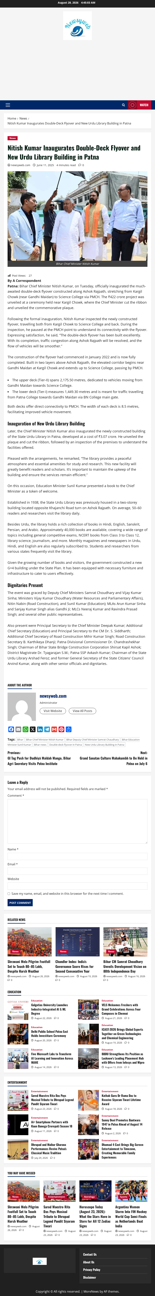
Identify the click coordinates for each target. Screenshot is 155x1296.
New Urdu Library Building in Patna (104, 744)
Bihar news (40, 744)
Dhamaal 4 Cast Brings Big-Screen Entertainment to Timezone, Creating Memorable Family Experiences (88, 1149)
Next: (113, 758)
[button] (8, 105)
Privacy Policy (91, 1269)
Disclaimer (89, 1277)
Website (13, 879)
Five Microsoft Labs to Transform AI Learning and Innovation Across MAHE (18, 1058)
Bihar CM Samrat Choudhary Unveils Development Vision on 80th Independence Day (124, 966)
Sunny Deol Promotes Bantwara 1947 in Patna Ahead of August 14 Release (88, 1124)
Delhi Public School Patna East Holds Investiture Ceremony (18, 1034)
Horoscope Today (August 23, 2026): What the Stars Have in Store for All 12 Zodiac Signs (95, 1216)
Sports (123, 1196)
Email (13, 864)
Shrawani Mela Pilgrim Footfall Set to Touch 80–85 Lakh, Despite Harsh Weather (29, 966)
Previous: (39, 758)
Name (13, 849)
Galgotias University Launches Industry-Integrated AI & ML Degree (18, 1009)
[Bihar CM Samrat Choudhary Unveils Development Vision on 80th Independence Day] (125, 942)
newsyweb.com (20, 165)
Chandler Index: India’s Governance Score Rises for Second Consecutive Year (74, 966)
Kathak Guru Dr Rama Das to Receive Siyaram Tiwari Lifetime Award (88, 1100)
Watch (144, 105)
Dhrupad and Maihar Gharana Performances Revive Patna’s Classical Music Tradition (18, 1149)
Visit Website (53, 711)
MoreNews (91, 1291)
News (12, 138)
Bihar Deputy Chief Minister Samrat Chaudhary (92, 739)
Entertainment (39, 1091)
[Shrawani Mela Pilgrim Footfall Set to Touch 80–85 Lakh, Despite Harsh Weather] (30, 942)
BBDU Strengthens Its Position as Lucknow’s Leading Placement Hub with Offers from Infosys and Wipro (88, 1058)
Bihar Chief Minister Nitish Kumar (44, 739)
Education (37, 1001)
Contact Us (90, 1254)
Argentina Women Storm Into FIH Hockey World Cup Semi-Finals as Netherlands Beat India (131, 1216)
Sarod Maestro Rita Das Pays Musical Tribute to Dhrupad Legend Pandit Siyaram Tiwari (18, 1100)
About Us (88, 1262)
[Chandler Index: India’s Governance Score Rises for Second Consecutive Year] (77, 942)
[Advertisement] (77, 68)
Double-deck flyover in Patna (65, 744)
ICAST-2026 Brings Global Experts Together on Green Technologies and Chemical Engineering (88, 1034)
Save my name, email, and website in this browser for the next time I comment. (68, 894)
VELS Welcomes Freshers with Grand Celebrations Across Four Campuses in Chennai (88, 1009)
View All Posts (82, 711)
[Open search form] (123, 105)
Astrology (89, 1196)
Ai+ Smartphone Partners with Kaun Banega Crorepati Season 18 (18, 1124)
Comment (16, 795)
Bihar (20, 739)
